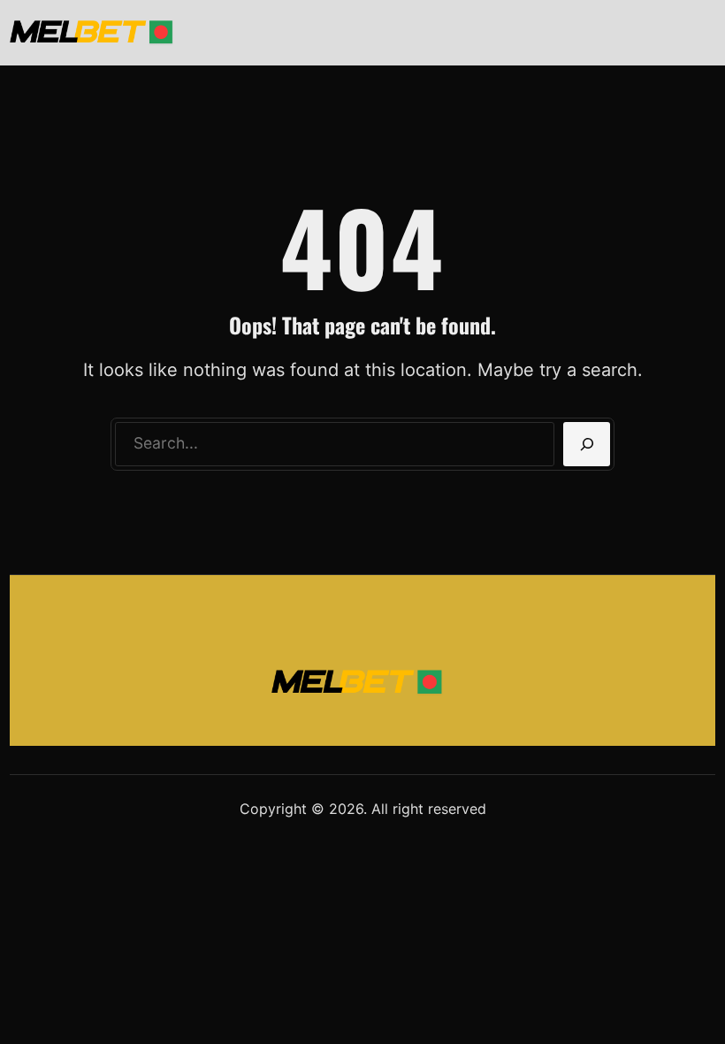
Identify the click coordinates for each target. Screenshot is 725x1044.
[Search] (586, 444)
